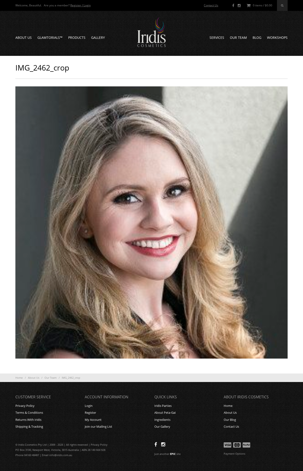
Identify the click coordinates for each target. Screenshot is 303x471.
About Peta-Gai (165, 412)
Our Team (238, 37)
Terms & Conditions (29, 412)
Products (76, 37)
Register (90, 412)
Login (89, 406)
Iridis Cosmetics (151, 32)
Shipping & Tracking (29, 426)
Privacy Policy (25, 406)
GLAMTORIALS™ (49, 37)
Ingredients (162, 420)
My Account (93, 420)
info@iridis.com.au (60, 455)
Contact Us (211, 5)
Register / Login (80, 5)
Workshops (277, 37)
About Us (23, 37)
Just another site (167, 454)
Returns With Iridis (28, 420)
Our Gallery (162, 426)
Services (216, 37)
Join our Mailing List (98, 426)
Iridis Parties (163, 406)
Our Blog (230, 420)
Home (19, 377)
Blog (257, 37)
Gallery (98, 37)
